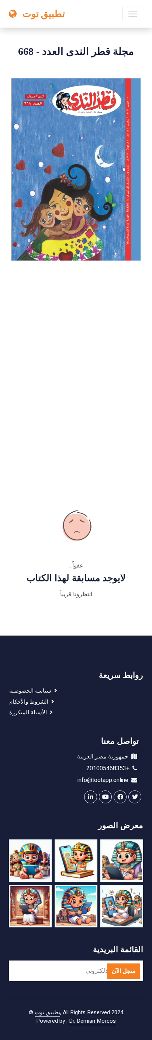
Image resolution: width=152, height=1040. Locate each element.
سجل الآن (123, 971)
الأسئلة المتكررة (29, 712)
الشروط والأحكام (30, 701)
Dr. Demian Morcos (92, 1021)
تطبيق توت (47, 1012)
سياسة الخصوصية (31, 690)
